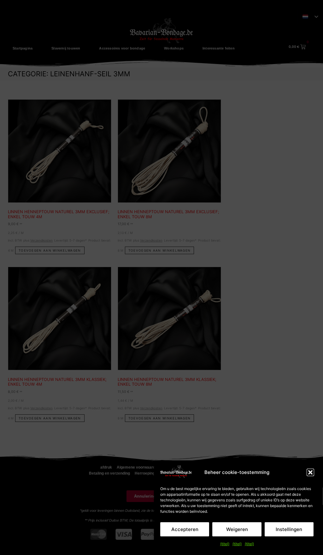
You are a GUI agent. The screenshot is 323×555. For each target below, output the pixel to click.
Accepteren (184, 529)
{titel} (224, 543)
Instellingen (289, 529)
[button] (310, 472)
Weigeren (237, 529)
